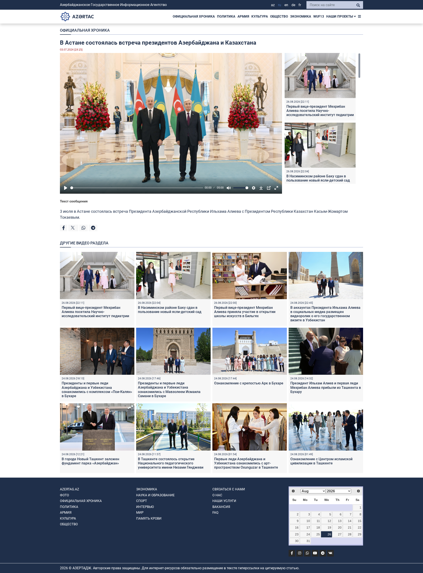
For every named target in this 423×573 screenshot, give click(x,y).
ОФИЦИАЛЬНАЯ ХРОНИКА (194, 16)
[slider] (136, 188)
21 (349, 527)
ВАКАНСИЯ (221, 507)
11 (318, 521)
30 (297, 541)
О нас (217, 495)
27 (339, 534)
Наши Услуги (224, 501)
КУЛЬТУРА (259, 16)
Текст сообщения (74, 201)
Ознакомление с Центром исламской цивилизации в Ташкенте (321, 461)
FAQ (215, 513)
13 (339, 521)
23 (297, 534)
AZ (273, 5)
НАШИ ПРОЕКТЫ (340, 16)
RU (279, 5)
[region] (322, 118)
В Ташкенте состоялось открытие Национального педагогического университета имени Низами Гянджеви (170, 463)
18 (318, 527)
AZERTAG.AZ (69, 489)
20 (339, 527)
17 (308, 527)
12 (329, 521)
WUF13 (318, 16)
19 (329, 527)
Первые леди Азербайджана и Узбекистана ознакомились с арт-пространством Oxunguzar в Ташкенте (246, 463)
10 (308, 521)
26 (329, 534)
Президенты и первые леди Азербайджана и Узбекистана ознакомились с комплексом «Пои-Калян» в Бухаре (97, 389)
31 (308, 541)
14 (349, 521)
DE (293, 5)
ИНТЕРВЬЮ (145, 507)
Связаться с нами (228, 489)
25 (318, 534)
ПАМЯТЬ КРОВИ (148, 518)
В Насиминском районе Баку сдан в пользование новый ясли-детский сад (318, 178)
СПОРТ (141, 501)
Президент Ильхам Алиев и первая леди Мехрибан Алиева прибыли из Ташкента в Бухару (325, 387)
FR (300, 5)
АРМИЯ (243, 16)
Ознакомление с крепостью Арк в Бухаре (248, 383)
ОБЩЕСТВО (279, 16)
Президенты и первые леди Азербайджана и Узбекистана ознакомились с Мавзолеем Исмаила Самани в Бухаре (169, 389)
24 (308, 534)
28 (349, 534)
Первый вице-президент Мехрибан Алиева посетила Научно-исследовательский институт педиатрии (320, 110)
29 (359, 534)
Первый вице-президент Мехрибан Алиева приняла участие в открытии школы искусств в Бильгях (244, 312)
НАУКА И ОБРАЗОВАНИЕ (155, 495)
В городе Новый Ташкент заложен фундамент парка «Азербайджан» (90, 461)
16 (297, 527)
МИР (139, 513)
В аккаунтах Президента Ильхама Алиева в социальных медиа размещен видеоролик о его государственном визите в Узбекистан (325, 314)
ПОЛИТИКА (226, 16)
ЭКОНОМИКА (300, 16)
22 (359, 527)
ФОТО (64, 495)
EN (286, 5)
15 (359, 521)
